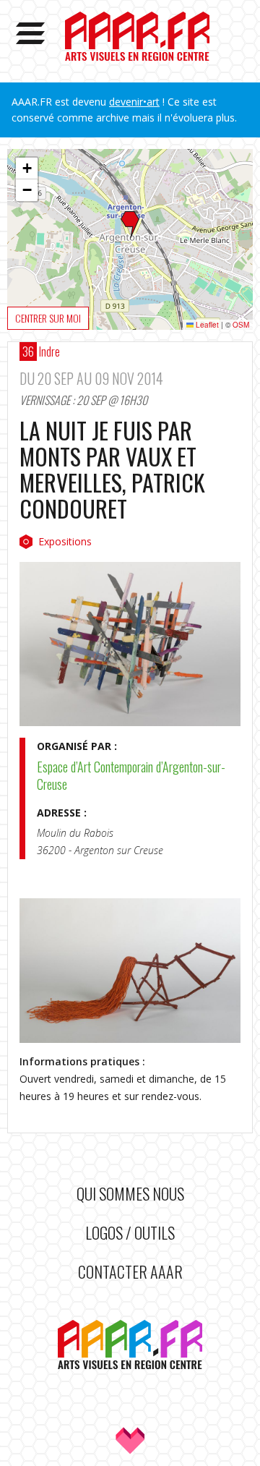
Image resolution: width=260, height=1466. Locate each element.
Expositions (65, 541)
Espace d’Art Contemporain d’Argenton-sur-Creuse (131, 775)
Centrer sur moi (48, 317)
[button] (130, 225)
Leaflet (206, 325)
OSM (241, 325)
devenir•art (134, 101)
